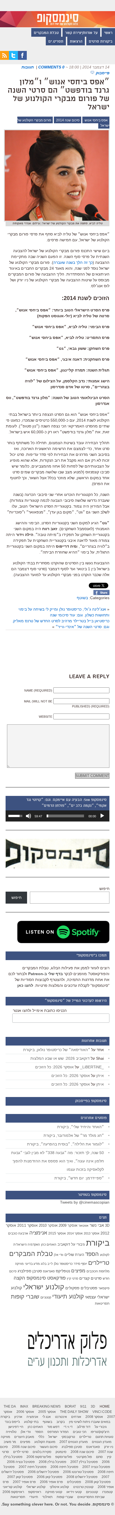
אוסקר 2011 (27, 1225)
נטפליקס (63, 1271)
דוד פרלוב (83, 1427)
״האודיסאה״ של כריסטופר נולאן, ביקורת (56, 1049)
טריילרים (98, 1263)
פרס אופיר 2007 (24, 1482)
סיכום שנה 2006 (23, 1447)
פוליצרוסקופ (63, 1457)
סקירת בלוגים (42, 1452)
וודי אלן (58, 1254)
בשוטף (82, 598)
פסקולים (72, 1288)
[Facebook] (22, 58)
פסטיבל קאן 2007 (20, 1477)
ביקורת (97, 1242)
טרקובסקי (68, 1437)
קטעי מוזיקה (53, 1492)
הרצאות (76, 42)
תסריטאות (102, 1303)
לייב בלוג (47, 1263)
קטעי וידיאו (74, 1492)
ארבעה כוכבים (18, 1233)
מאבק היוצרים (24, 1437)
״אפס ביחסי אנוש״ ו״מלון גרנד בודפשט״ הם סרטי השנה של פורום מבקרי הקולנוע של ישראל (58, 95)
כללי (41, 1437)
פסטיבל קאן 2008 (98, 1482)
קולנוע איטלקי (59, 1487)
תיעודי (33, 1497)
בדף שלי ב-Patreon (45, 974)
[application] (57, 816)
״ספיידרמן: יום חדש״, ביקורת (79, 1178)
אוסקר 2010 (48, 1225)
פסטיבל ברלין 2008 (52, 1462)
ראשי (108, 33)
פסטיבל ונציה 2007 (96, 1467)
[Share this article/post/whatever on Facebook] (101, 593)
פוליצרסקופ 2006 (39, 1457)
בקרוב (60, 1422)
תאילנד (47, 1497)
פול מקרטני (84, 1457)
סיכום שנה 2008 (82, 1452)
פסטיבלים (89, 1288)
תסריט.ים (55, 42)
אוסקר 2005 (47, 1412)
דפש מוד (53, 1427)
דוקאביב (64, 1244)
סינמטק (61, 1452)
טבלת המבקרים (46, 33)
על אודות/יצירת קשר (81, 33)
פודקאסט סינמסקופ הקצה (40, 1278)
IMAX (24, 1406)
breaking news (46, 1406)
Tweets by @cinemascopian (84, 1202)
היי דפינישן (15, 1427)
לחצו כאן (25, 985)
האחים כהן (48, 1244)
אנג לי (46, 1417)
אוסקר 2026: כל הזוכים (54, 1067)
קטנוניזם (45, 1297)
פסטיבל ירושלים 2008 (81, 1477)
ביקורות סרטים (100, 42)
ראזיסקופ (34, 1492)
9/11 (83, 1406)
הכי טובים (80, 1432)
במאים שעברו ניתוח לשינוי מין (89, 1422)
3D (107, 1226)
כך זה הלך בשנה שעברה (73, 262)
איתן (100, 1075)
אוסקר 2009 (68, 1225)
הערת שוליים (74, 1255)
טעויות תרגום (104, 1437)
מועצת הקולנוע (44, 1442)
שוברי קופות (25, 1296)
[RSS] (4, 58)
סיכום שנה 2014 (68, 120)
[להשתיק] (28, 816)
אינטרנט (61, 1417)
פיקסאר (104, 1288)
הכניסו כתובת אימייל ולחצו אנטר (40, 1010)
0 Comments (51, 67)
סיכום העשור (49, 1447)
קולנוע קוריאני (12, 1487)
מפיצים (78, 1270)
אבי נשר (97, 1225)
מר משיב (10, 1442)
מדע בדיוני (32, 1264)
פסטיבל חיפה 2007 (32, 1467)
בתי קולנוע (31, 1422)
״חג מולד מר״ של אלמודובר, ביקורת (74, 1135)
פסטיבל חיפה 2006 (64, 1467)
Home (105, 1406)
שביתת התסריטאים (91, 1497)
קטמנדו (107, 1492)
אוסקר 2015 (57, 1233)
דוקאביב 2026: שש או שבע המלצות (60, 1058)
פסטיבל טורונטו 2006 (78, 1472)
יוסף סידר (80, 1264)
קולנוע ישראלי (43, 1287)
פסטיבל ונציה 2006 (21, 1462)
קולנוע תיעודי (68, 1296)
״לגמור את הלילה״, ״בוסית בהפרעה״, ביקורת (65, 1144)
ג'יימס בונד (12, 1422)
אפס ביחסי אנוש (96, 120)
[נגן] (102, 816)
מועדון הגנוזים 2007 (73, 1442)
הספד (92, 1254)
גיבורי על (78, 1244)
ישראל (52, 1437)
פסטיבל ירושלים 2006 (43, 1472)
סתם (99, 1457)
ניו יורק (108, 1447)
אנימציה (38, 1232)
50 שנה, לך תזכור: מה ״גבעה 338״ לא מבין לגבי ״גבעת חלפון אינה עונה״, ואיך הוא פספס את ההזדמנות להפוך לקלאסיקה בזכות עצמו (57, 1161)
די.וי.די (68, 1427)
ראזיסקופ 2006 (13, 1492)
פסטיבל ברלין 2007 (84, 1462)
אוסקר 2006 (25, 1412)
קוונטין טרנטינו (83, 1487)
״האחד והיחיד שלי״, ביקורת (80, 1127)
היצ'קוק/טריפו (100, 1432)
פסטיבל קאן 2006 (49, 1477)
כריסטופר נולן (63, 1264)
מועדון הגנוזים (101, 1442)
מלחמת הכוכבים (98, 1271)
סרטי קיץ (72, 1278)
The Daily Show (74, 1412)
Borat (70, 1406)
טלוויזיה (11, 1432)
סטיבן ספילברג (30, 1271)
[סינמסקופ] (57, 13)
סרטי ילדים (20, 1452)
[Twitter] (13, 58)
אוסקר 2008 (94, 1417)
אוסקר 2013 (91, 1233)
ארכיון (18, 1417)
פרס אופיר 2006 (51, 1482)
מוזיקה (19, 1263)
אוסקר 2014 (75, 1233)
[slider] (65, 816)
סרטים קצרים (90, 1278)
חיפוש (104, 888)
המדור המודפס (58, 1432)
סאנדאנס (49, 1271)
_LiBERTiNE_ (92, 1067)
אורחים (76, 1417)
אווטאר (83, 1225)
